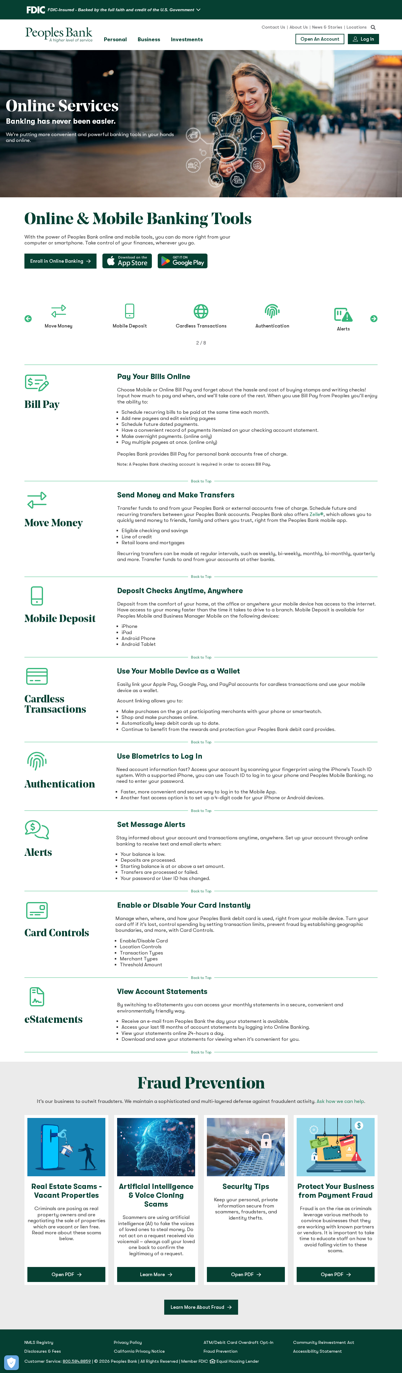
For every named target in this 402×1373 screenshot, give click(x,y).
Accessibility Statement (317, 1351)
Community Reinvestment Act (323, 1342)
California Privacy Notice (139, 1351)
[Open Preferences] (11, 1362)
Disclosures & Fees (42, 1351)
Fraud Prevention (220, 1351)
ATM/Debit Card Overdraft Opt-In (238, 1342)
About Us (299, 27)
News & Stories (327, 27)
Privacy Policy (128, 1342)
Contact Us (273, 27)
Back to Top (201, 481)
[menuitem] (116, 39)
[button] (373, 27)
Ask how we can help (340, 1101)
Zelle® (316, 514)
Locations (357, 27)
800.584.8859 (77, 1361)
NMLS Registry (38, 1342)
